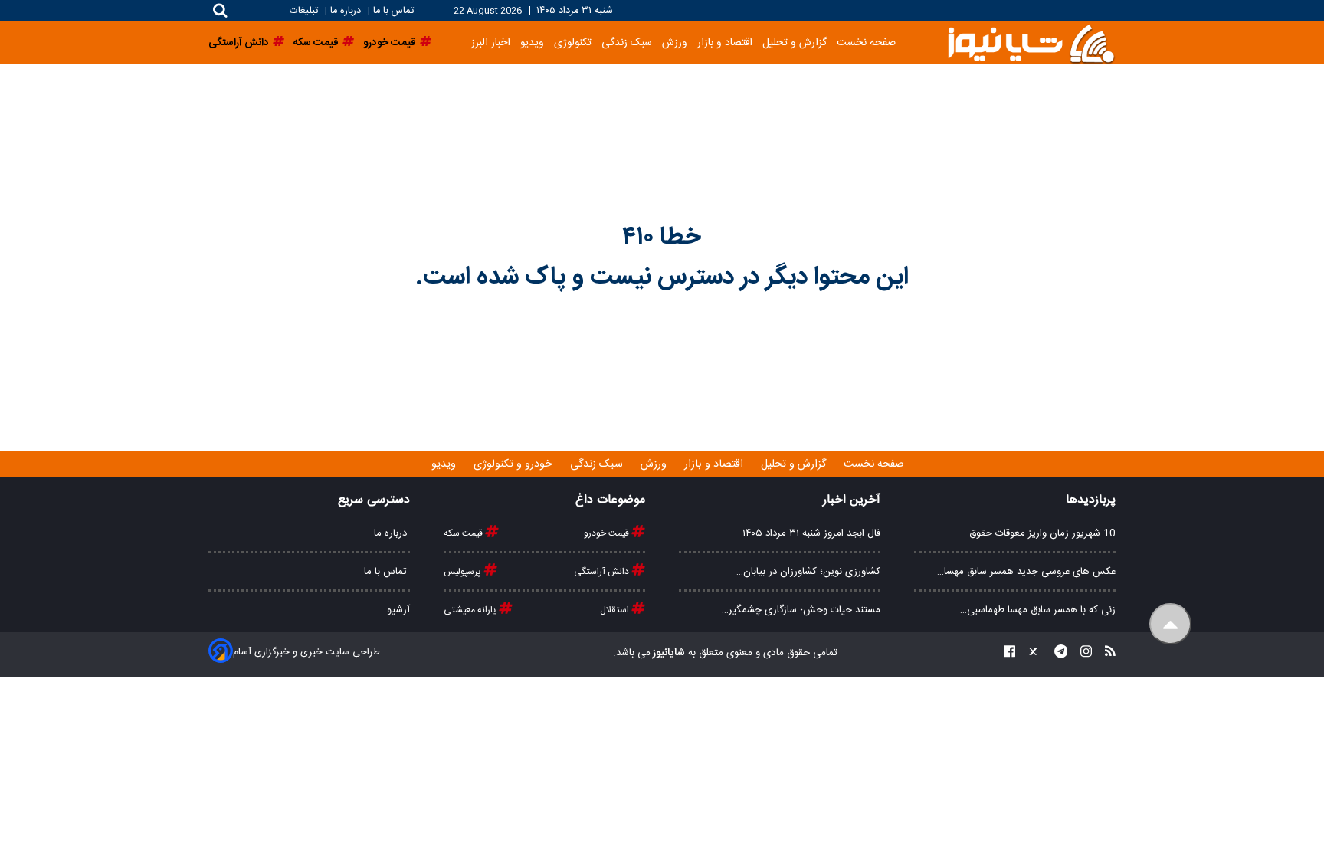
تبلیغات (305, 11)
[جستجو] (220, 10)
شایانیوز (668, 652)
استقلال (615, 610)
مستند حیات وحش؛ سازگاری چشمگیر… (801, 610)
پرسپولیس (463, 571)
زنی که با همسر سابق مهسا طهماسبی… (1038, 610)
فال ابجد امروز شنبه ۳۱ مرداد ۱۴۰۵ (811, 533)
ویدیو (532, 42)
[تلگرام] (1056, 653)
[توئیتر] (1030, 653)
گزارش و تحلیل (794, 42)
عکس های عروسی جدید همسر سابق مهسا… (1026, 571)
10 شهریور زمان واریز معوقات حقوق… (1039, 533)
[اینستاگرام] (1081, 653)
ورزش (674, 42)
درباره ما (345, 11)
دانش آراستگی (602, 571)
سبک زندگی (626, 42)
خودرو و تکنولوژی (514, 464)
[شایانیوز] (1030, 42)
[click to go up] (1170, 624)
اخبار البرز (490, 42)
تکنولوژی (573, 42)
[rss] (1106, 653)
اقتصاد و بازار (724, 42)
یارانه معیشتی (471, 610)
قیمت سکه (464, 533)
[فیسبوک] (1009, 653)
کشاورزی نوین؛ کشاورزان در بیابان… (808, 571)
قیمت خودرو (607, 533)
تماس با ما (393, 11)
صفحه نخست (866, 42)
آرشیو (398, 610)
